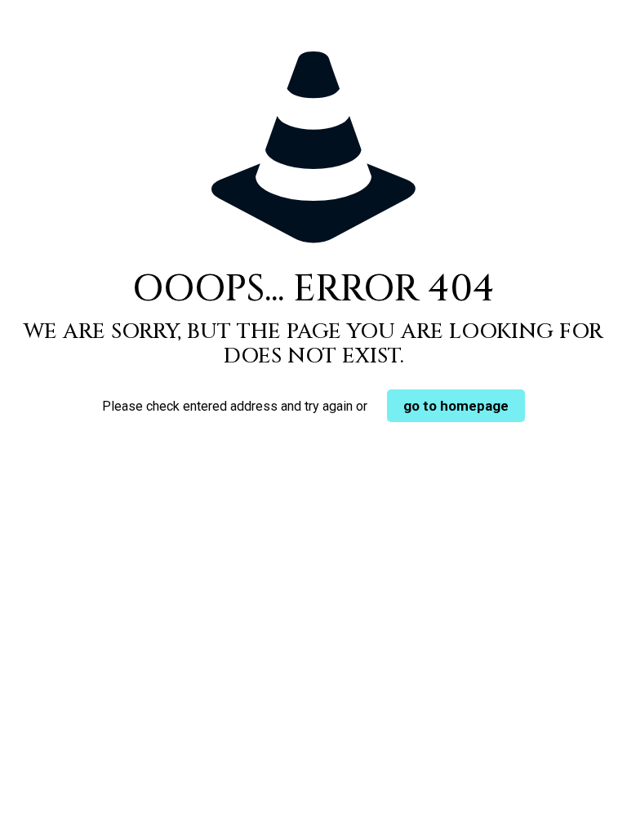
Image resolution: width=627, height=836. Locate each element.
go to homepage (456, 406)
